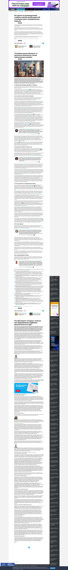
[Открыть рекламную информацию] (58, 315)
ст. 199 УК (38, 98)
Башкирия (37, 38)
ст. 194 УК (22, 140)
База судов (25, 11)
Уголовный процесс (26, 306)
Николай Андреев (19, 306)
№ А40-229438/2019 (28, 470)
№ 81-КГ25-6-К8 (38, 431)
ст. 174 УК (25, 123)
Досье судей (21, 11)
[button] (18, 22)
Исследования (31, 11)
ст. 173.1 (24, 164)
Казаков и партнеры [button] (27, 89)
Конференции (16, 11)
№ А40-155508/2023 (27, 484)
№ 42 (26, 177)
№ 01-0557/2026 (26, 206)
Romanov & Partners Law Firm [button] (34, 133)
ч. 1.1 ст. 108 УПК (37, 115)
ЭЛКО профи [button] (38, 149)
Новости (15, 13)
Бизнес (31, 306)
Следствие (19, 38)
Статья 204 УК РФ (31, 38)
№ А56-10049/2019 (38, 540)
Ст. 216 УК (15, 220)
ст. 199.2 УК (33, 99)
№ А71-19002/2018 (40, 468)
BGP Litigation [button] (32, 185)
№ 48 (27, 116)
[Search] (49, 11)
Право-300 (11, 11)
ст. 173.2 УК (27, 164)
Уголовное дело (25, 38)
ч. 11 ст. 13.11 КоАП (35, 192)
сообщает (41, 25)
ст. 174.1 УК (29, 123)
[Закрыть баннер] (14, 563)
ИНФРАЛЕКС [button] (40, 219)
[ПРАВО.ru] (12, 9)
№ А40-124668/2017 (22, 533)
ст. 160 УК (33, 154)
